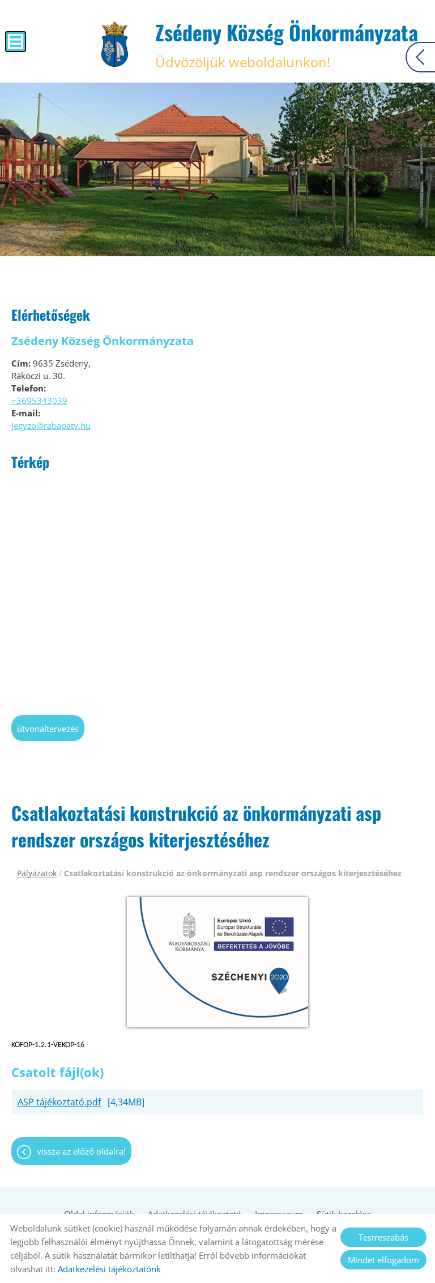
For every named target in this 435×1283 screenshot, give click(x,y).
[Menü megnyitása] (15, 41)
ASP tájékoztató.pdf (59, 1102)
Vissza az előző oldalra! (81, 1151)
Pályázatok (37, 873)
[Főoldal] (115, 44)
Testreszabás (383, 1237)
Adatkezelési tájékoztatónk (109, 1269)
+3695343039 (39, 400)
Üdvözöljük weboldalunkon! (286, 44)
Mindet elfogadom (383, 1259)
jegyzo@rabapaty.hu (51, 425)
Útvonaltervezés (48, 728)
